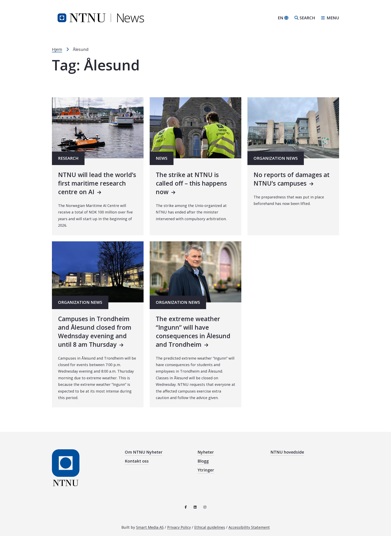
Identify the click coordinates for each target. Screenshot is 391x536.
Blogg (203, 461)
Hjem (57, 49)
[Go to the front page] (101, 17)
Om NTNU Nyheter (144, 452)
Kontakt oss (137, 461)
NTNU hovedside (287, 452)
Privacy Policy (179, 527)
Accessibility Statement (249, 527)
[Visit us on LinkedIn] (195, 507)
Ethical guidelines (209, 527)
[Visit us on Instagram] (204, 507)
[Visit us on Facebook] (186, 507)
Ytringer (206, 470)
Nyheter (206, 452)
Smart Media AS (150, 527)
